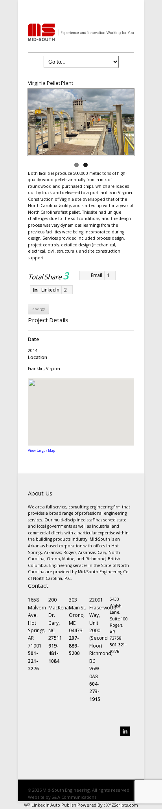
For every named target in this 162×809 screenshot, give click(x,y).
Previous (34, 120)
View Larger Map (41, 450)
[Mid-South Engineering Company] (81, 32)
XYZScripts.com (122, 805)
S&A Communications (74, 797)
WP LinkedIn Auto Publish (50, 805)
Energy (38, 309)
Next (128, 120)
